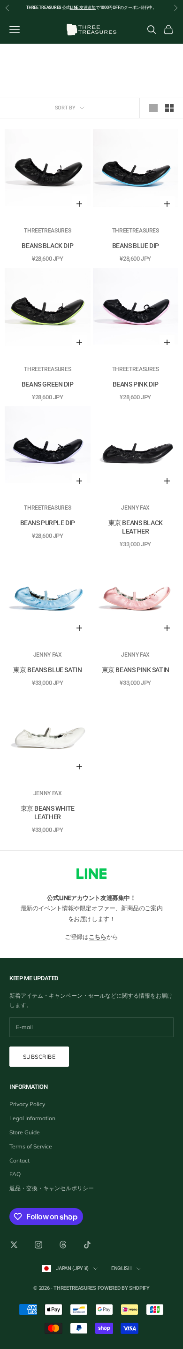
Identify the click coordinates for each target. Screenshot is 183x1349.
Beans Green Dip (48, 384)
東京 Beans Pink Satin (135, 670)
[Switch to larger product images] (153, 108)
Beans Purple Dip (47, 523)
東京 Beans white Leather (48, 813)
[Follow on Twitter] (14, 1244)
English (121, 1268)
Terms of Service (30, 1146)
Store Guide (24, 1132)
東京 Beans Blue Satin (47, 670)
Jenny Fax (135, 507)
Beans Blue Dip (135, 245)
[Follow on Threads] (63, 1244)
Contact (19, 1160)
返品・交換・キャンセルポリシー (51, 1188)
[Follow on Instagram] (38, 1244)
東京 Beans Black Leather (135, 527)
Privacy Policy (27, 1104)
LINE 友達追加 (83, 7)
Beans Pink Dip (136, 384)
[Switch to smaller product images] (169, 108)
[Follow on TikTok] (87, 1244)
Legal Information (32, 1118)
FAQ (15, 1174)
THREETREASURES (47, 230)
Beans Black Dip (47, 245)
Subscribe (39, 1056)
